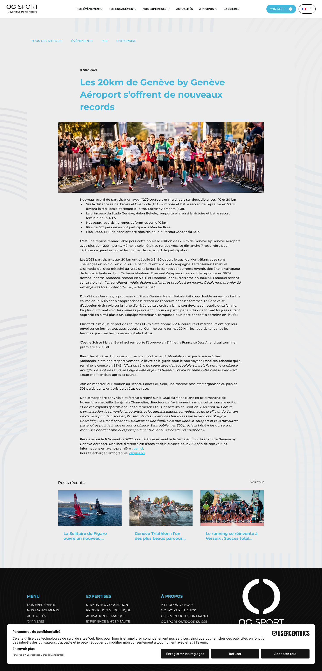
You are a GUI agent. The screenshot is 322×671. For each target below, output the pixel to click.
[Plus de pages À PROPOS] (216, 9)
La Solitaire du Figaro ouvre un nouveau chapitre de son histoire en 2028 (88, 536)
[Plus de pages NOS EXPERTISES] (169, 9)
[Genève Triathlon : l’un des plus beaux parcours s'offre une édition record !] (161, 508)
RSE (104, 41)
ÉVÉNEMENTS (82, 41)
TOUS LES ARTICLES (46, 41)
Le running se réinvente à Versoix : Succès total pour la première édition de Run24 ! (232, 536)
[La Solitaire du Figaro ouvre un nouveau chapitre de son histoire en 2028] (90, 508)
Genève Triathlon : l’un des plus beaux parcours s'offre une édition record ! (160, 536)
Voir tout (257, 482)
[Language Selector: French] (307, 9)
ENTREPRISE (126, 41)
